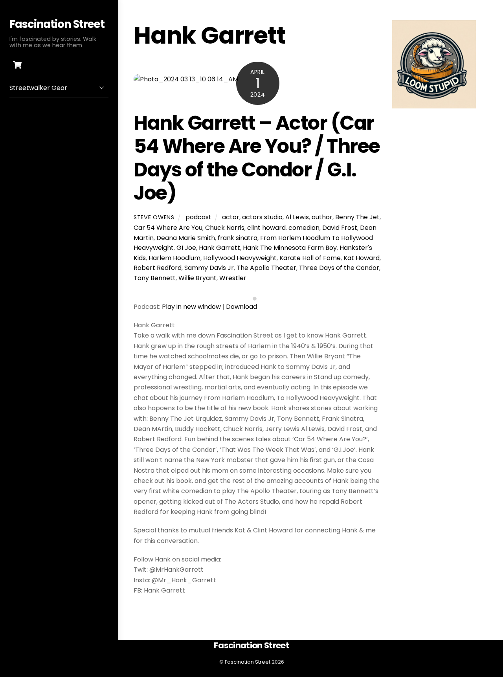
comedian (303, 227)
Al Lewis (297, 217)
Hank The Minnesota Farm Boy (290, 247)
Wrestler (232, 278)
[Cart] (17, 65)
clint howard (266, 227)
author (322, 217)
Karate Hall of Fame (310, 257)
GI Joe (186, 247)
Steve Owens (154, 217)
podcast (198, 217)
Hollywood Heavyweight (240, 257)
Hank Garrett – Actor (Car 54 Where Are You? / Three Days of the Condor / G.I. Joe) (257, 158)
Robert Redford (158, 267)
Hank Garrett (219, 247)
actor (230, 217)
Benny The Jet (357, 217)
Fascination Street (247, 662)
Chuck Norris (224, 227)
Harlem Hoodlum (174, 257)
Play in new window (191, 306)
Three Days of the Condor (339, 267)
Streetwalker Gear (38, 87)
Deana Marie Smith (185, 237)
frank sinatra (237, 237)
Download (241, 306)
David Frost (339, 227)
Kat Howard (361, 257)
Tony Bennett (155, 278)
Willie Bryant (197, 278)
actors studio (262, 217)
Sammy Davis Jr (209, 267)
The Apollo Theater (266, 267)
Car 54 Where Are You (168, 227)
